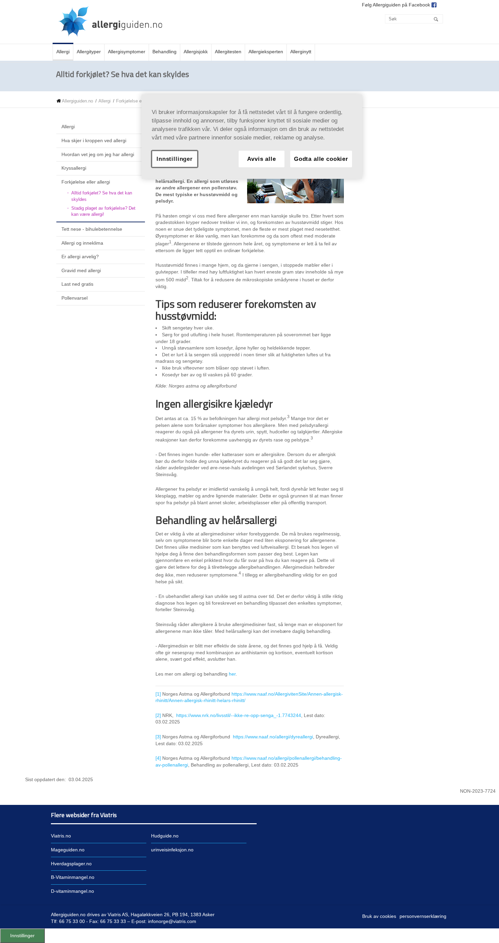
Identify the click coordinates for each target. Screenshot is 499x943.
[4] (158, 758)
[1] (158, 694)
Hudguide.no (165, 835)
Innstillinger (22, 935)
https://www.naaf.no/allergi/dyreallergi (273, 736)
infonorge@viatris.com (172, 921)
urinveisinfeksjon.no (172, 849)
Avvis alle (261, 159)
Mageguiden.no (68, 849)
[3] (158, 736)
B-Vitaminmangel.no (72, 877)
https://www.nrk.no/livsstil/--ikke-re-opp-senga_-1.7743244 (238, 715)
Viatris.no (61, 835)
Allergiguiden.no (77, 100)
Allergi (104, 100)
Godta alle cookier (321, 159)
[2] (158, 715)
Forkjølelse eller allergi (138, 100)
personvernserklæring (423, 916)
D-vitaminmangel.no (72, 891)
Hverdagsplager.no (71, 863)
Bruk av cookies (379, 916)
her (232, 674)
